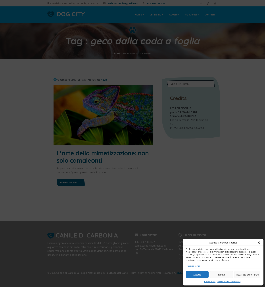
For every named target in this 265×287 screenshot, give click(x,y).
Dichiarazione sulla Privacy (228, 281)
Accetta (197, 274)
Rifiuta (221, 274)
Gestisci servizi (193, 266)
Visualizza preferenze (247, 274)
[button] (258, 242)
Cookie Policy (210, 281)
